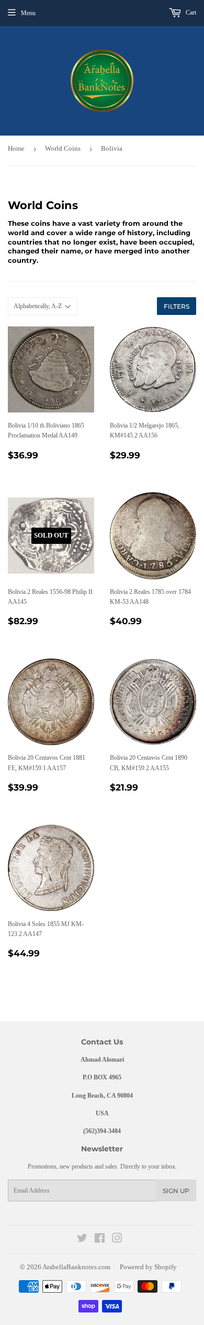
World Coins (63, 148)
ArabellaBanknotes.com (76, 1267)
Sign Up (176, 1191)
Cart (190, 12)
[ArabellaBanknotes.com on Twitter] (82, 1240)
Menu (28, 13)
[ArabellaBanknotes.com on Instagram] (117, 1240)
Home (16, 148)
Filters (176, 306)
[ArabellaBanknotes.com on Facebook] (99, 1240)
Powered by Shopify (148, 1267)
